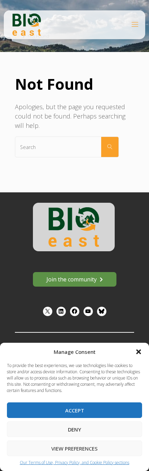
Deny (74, 429)
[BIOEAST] (26, 24)
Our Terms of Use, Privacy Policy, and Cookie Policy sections (74, 462)
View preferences (74, 448)
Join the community (71, 279)
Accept (74, 410)
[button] (138, 351)
